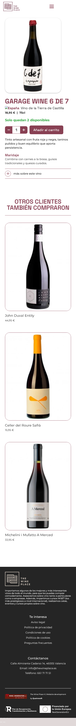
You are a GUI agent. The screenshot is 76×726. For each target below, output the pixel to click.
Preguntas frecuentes (38, 642)
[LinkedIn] (47, 682)
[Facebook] (35, 682)
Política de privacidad (38, 627)
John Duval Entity (19, 316)
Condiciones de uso (38, 632)
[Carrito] (69, 6)
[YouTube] (41, 682)
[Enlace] (60, 6)
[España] (12, 108)
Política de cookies (38, 637)
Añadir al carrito (46, 130)
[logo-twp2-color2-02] (11, 6)
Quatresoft (37, 698)
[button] (51, 6)
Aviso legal (38, 622)
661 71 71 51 (44, 673)
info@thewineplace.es (42, 668)
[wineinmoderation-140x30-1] (16, 696)
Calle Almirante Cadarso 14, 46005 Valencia (38, 663)
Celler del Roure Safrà (23, 425)
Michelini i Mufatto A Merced (29, 535)
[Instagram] (28, 682)
